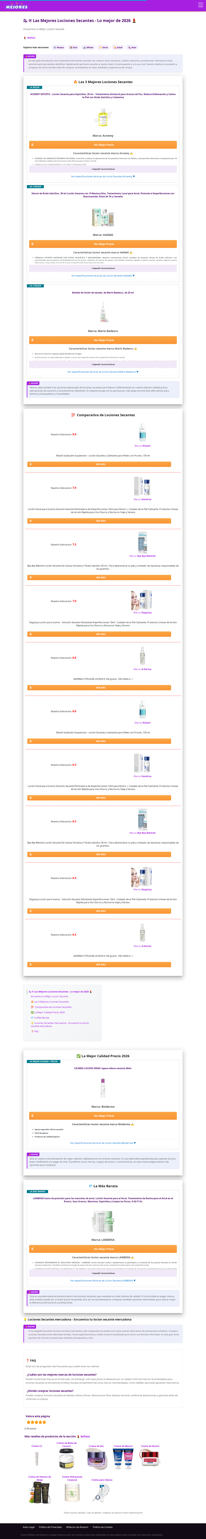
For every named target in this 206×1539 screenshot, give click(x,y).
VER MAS (101, 464)
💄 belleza (83, 1436)
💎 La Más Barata (40, 1017)
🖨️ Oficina (88, 47)
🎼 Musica (59, 47)
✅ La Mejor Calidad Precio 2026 (48, 1012)
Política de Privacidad (50, 1527)
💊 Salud (118, 47)
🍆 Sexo (132, 47)
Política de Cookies (103, 1527)
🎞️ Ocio (73, 47)
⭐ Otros (103, 47)
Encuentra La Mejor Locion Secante (49, 996)
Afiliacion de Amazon (77, 1527)
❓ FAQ (35, 1031)
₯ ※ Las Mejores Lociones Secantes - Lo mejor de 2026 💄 (60, 991)
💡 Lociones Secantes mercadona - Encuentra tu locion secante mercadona (60, 1024)
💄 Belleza (29, 37)
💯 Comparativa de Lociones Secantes (51, 1007)
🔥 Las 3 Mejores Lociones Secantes (50, 1001)
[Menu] (200, 5)
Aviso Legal (29, 1527)
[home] (16, 5)
